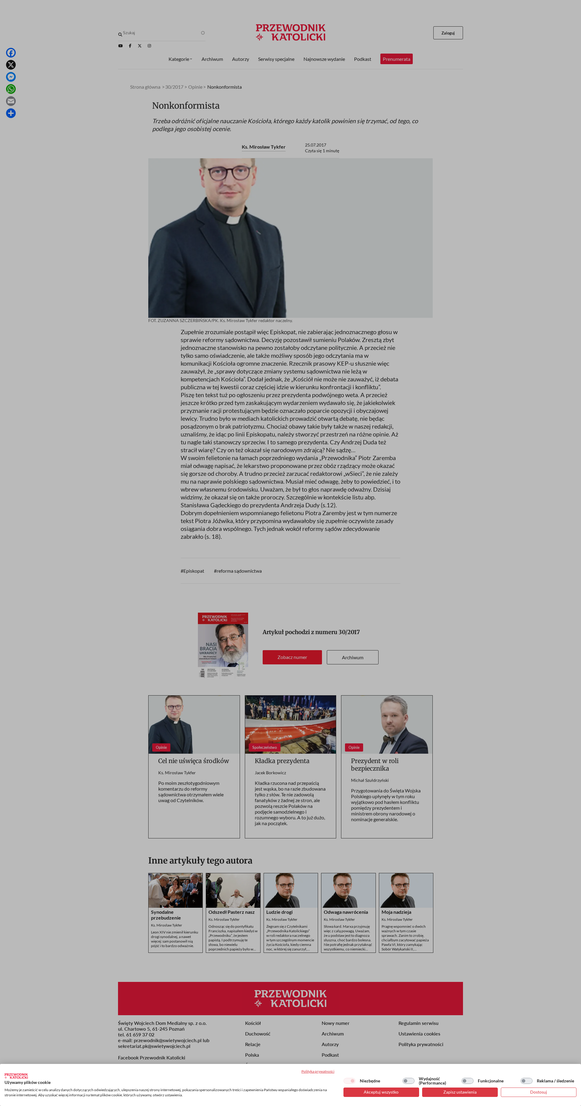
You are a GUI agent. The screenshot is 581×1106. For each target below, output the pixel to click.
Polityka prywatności (317, 1071)
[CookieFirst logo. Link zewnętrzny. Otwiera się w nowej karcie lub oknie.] (16, 1076)
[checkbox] (349, 1081)
